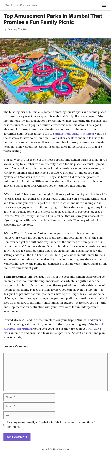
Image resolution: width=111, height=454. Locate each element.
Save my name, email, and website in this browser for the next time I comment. (51, 425)
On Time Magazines (21, 5)
